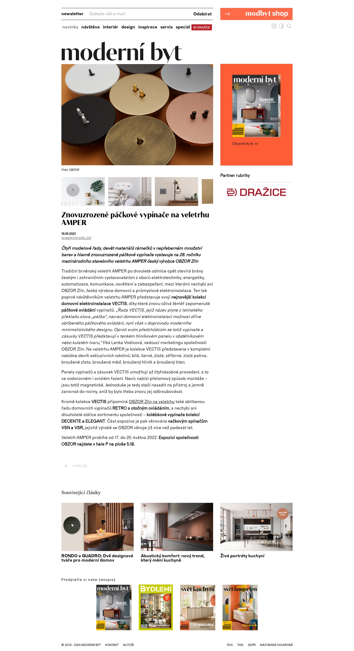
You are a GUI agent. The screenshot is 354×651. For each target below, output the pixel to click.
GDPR (252, 645)
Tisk (240, 645)
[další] (209, 191)
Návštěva (90, 27)
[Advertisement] (117, 455)
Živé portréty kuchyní (242, 556)
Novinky (70, 27)
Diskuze (76, 466)
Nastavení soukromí (276, 645)
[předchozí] (65, 191)
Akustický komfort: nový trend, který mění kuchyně (173, 558)
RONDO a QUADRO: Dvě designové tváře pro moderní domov (97, 558)
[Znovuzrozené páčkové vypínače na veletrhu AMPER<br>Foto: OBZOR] (84, 205)
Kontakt (112, 645)
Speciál (183, 27)
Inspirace (147, 27)
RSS (230, 645)
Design (128, 27)
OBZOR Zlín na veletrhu (152, 402)
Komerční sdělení (76, 238)
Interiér (110, 27)
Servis (166, 27)
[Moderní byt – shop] (256, 27)
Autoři (128, 645)
